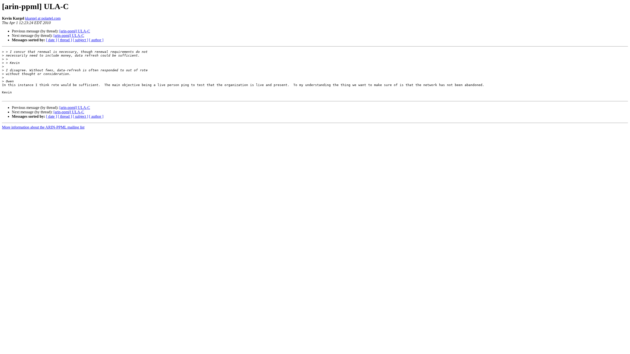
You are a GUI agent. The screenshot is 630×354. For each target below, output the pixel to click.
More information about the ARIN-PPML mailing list (43, 127)
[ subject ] (80, 40)
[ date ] (51, 40)
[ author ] (96, 40)
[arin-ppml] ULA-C (74, 31)
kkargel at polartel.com (43, 18)
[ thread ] (65, 40)
